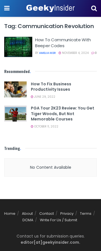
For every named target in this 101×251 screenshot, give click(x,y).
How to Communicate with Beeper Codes (63, 43)
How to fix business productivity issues (51, 86)
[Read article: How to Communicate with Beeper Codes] (18, 47)
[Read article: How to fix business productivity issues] (15, 89)
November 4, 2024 (75, 53)
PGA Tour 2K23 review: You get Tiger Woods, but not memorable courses (62, 113)
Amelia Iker (47, 53)
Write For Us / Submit (58, 220)
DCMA (27, 220)
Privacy (67, 213)
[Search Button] (94, 8)
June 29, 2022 (44, 97)
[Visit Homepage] (50, 8)
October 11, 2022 (45, 126)
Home (9, 213)
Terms (85, 213)
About (27, 213)
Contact (46, 213)
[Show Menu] (7, 8)
